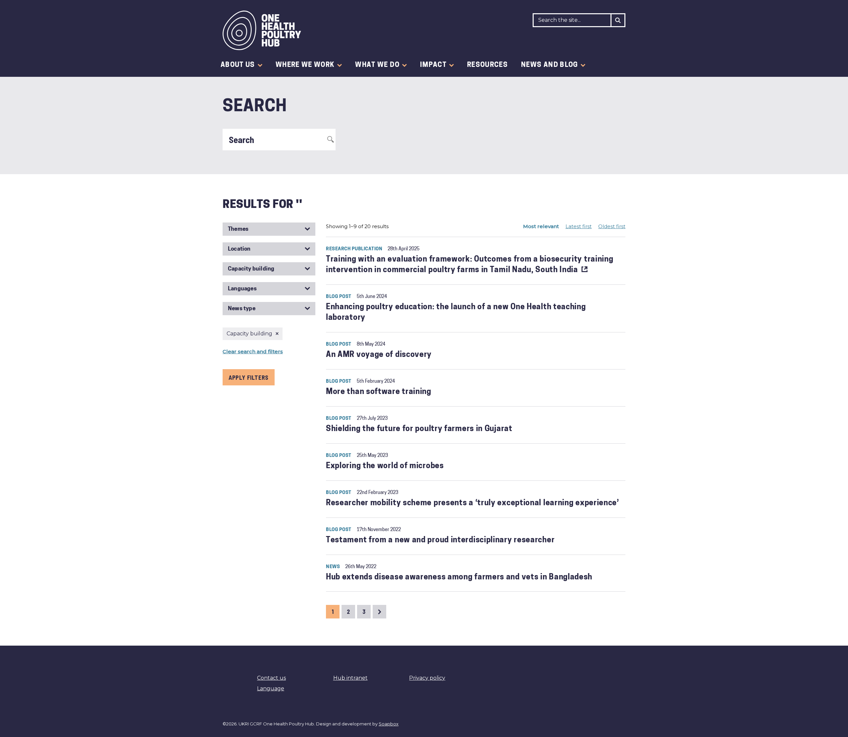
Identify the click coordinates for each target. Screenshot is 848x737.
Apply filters (249, 377)
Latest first (578, 226)
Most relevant (541, 226)
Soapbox (388, 723)
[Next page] (379, 611)
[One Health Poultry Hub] (262, 30)
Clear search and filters (253, 351)
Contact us (271, 678)
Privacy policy (427, 678)
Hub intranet (350, 678)
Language (270, 688)
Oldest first (611, 226)
